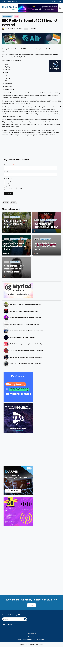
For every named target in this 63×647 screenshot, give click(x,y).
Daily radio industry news (12, 183)
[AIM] (18, 480)
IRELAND (56, 1)
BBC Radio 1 (5, 202)
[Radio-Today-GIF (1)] (18, 387)
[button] (25, 619)
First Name (7, 172)
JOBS (60, 1)
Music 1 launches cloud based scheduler (22, 337)
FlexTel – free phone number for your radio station (31, 639)
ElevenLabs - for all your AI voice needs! (31, 644)
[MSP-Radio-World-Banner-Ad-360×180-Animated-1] (18, 290)
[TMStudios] (18, 418)
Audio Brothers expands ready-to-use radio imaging (26, 344)
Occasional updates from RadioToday (15, 189)
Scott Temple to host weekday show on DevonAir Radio (14, 269)
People (24, 239)
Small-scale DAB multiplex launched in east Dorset (25, 364)
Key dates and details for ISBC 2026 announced (24, 324)
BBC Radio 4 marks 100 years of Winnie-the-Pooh (15, 224)
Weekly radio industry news (12, 185)
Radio (42, 219)
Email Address (9, 165)
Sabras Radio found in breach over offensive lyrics (45, 246)
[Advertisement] (31, 146)
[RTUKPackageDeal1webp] (31, 38)
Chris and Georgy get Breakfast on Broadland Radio (15, 246)
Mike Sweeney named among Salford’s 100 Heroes (26, 317)
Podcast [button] (31, 605)
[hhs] (18, 449)
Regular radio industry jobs (12, 187)
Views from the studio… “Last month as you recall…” (26, 357)
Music (16, 16)
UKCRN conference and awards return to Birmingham (26, 350)
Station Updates (7, 16)
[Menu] (60, 7)
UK (52, 1)
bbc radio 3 (13, 202)
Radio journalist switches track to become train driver (26, 331)
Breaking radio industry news (13, 181)
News (6, 216)
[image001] (18, 511)
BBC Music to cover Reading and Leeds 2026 (46, 225)
